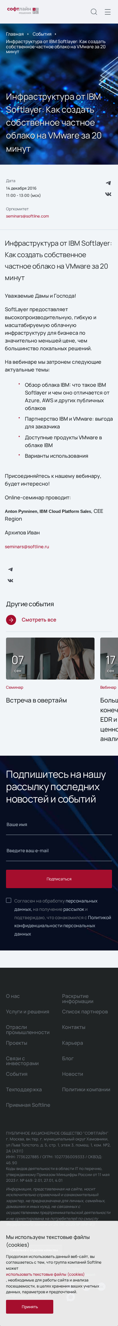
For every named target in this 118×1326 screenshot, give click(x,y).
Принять (30, 1306)
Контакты (73, 1026)
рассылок (73, 909)
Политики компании (86, 1089)
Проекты (16, 1042)
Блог (68, 1058)
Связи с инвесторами (22, 1061)
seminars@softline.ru (27, 547)
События (42, 34)
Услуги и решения (27, 1011)
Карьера (72, 1042)
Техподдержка (24, 1089)
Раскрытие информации (77, 998)
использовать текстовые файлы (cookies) (45, 1274)
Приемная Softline (28, 1104)
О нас (13, 995)
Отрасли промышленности (28, 1029)
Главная (15, 34)
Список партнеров (85, 1011)
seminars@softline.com (27, 216)
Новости (72, 1073)
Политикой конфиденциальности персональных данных (62, 925)
